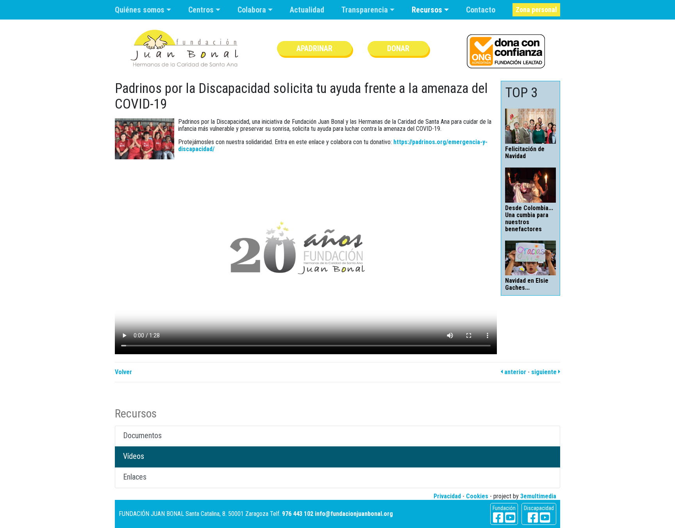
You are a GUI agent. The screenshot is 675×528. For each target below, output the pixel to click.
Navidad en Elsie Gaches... (526, 284)
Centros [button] (202, 9)
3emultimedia (538, 496)
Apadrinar (314, 48)
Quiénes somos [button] (140, 9)
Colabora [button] (253, 9)
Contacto (480, 9)
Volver (123, 372)
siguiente (544, 372)
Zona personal (536, 9)
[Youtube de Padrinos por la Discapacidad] (545, 517)
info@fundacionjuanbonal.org (354, 513)
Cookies (477, 496)
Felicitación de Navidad (525, 152)
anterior (514, 372)
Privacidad (447, 496)
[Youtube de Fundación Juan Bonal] (510, 517)
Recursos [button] (428, 9)
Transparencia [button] (365, 9)
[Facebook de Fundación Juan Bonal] (498, 517)
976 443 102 (297, 513)
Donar (398, 48)
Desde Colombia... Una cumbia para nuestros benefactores (529, 218)
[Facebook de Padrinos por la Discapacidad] (533, 517)
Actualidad (307, 9)
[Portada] (184, 48)
